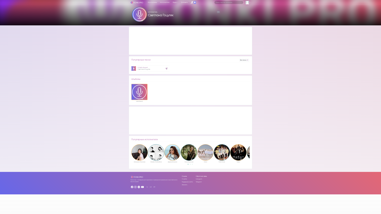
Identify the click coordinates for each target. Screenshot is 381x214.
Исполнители (164, 2)
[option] (150, 68)
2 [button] (191, 165)
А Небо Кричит (143, 67)
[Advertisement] (188, 41)
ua (151, 187)
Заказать (184, 184)
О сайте (184, 179)
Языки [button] (175, 2)
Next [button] (251, 148)
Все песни (243, 60)
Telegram (199, 182)
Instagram (199, 179)
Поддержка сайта (187, 182)
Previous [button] (130, 148)
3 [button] (193, 165)
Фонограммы (152, 2)
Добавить (184, 2)
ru (147, 187)
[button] (218, 12)
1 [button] (189, 165)
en (154, 187)
